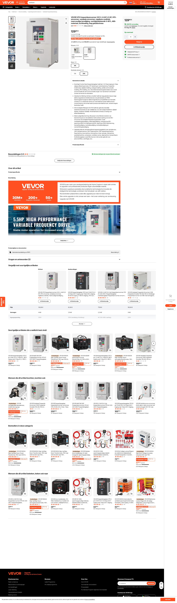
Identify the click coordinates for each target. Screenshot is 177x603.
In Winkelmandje (139, 47)
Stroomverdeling (22, 11)
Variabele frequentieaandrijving (50, 11)
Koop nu (139, 42)
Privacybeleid (84, 587)
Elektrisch (14, 11)
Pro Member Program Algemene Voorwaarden (94, 589)
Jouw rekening (12, 589)
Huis (9, 11)
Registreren (171, 309)
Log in (170, 305)
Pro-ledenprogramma (51, 584)
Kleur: (72, 62)
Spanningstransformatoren (34, 11)
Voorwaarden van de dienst (88, 584)
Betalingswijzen (12, 595)
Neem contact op (13, 582)
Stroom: (73, 45)
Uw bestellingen (12, 587)
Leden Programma (50, 582)
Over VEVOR (84, 582)
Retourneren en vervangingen (16, 584)
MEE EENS (167, 599)
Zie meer (81, 323)
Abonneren (151, 583)
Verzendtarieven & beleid (15, 592)
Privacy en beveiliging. (90, 599)
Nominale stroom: (76, 70)
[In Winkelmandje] (25, 350)
